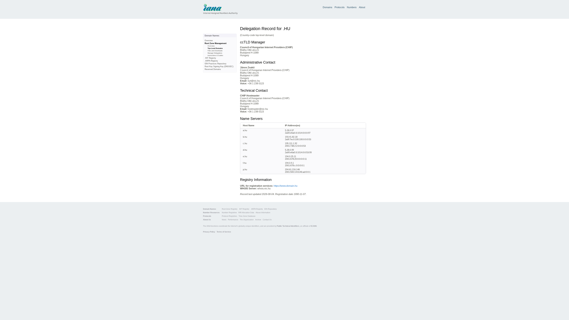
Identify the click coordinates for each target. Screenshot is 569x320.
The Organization (247, 220)
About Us (207, 220)
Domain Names (209, 209)
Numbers (352, 7)
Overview (209, 40)
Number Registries (229, 213)
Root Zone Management (215, 43)
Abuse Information (263, 213)
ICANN (314, 226)
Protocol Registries (229, 216)
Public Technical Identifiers (288, 226)
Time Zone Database (247, 216)
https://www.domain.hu (285, 186)
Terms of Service (224, 232)
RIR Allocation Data (246, 213)
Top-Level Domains (215, 48)
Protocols (340, 7)
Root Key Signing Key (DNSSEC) (219, 66)
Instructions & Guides (215, 55)
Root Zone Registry (229, 209)
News (224, 220)
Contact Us (267, 220)
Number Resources (211, 213)
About (362, 7)
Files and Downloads (215, 51)
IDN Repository (270, 209)
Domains (327, 7)
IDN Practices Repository (215, 64)
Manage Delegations (215, 53)
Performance (233, 220)
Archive (258, 220)
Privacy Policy (209, 232)
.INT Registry (210, 58)
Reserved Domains (213, 69)
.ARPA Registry (211, 61)
